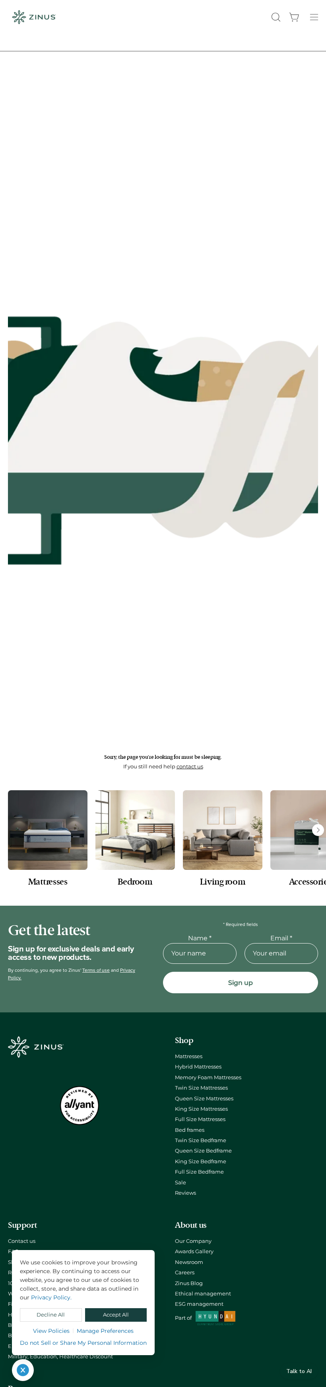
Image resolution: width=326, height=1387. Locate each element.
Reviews (185, 1193)
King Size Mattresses (201, 1109)
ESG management (199, 1304)
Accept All (116, 1315)
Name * (200, 938)
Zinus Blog (189, 1283)
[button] (275, 17)
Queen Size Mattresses (204, 1098)
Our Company (193, 1241)
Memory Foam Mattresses (208, 1077)
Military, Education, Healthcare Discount (60, 1357)
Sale (180, 1182)
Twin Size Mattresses (201, 1088)
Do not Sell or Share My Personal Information (83, 1342)
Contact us (21, 1241)
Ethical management (203, 1294)
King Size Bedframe (200, 1161)
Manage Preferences (105, 1330)
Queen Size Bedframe (203, 1151)
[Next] (318, 830)
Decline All (51, 1315)
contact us (190, 767)
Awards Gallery (194, 1251)
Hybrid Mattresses (198, 1067)
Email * (281, 938)
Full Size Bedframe (199, 1172)
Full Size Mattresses (200, 1119)
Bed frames (189, 1130)
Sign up (240, 983)
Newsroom (189, 1262)
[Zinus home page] (34, 17)
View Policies (51, 1330)
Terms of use (96, 970)
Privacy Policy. (51, 1297)
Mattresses (188, 1056)
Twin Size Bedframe (200, 1140)
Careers (184, 1273)
